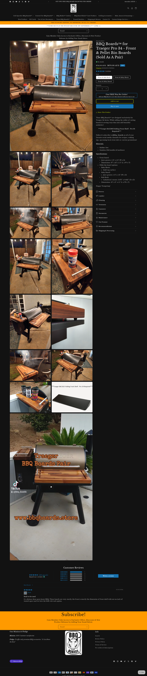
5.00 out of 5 (43, 575)
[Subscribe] (87, 31)
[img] (28, 590)
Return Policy (99, 638)
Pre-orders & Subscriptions (104, 647)
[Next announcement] (98, 1)
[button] (23, 16)
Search (97, 635)
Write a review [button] (108, 576)
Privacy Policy (100, 641)
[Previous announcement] (48, 1)
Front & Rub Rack (104, 77)
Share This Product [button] (104, 112)
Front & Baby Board (105, 81)
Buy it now (115, 106)
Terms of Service (101, 644)
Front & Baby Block (122, 77)
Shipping (98, 68)
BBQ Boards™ (70, 675)
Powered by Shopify (79, 675)
